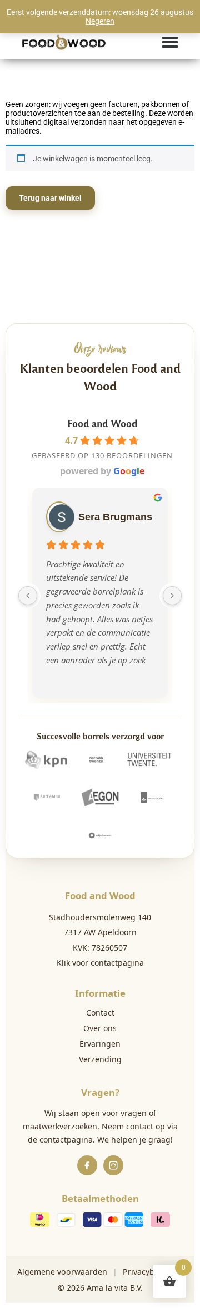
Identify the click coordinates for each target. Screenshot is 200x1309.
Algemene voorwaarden (62, 1271)
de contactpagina (60, 1139)
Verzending (100, 1059)
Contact (100, 1012)
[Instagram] (113, 1165)
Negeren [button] (100, 21)
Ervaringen (100, 1043)
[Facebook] (87, 1165)
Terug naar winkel (50, 198)
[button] (170, 42)
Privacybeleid (148, 1271)
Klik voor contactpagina (100, 962)
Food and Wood (102, 423)
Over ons (100, 1028)
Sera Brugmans (115, 516)
